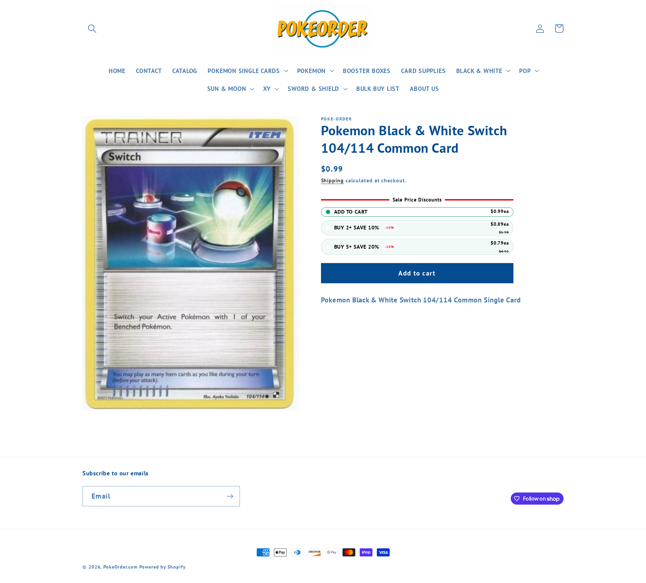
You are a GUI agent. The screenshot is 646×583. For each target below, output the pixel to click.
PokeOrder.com (120, 566)
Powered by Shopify (162, 566)
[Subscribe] (230, 496)
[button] (92, 28)
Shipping (332, 180)
